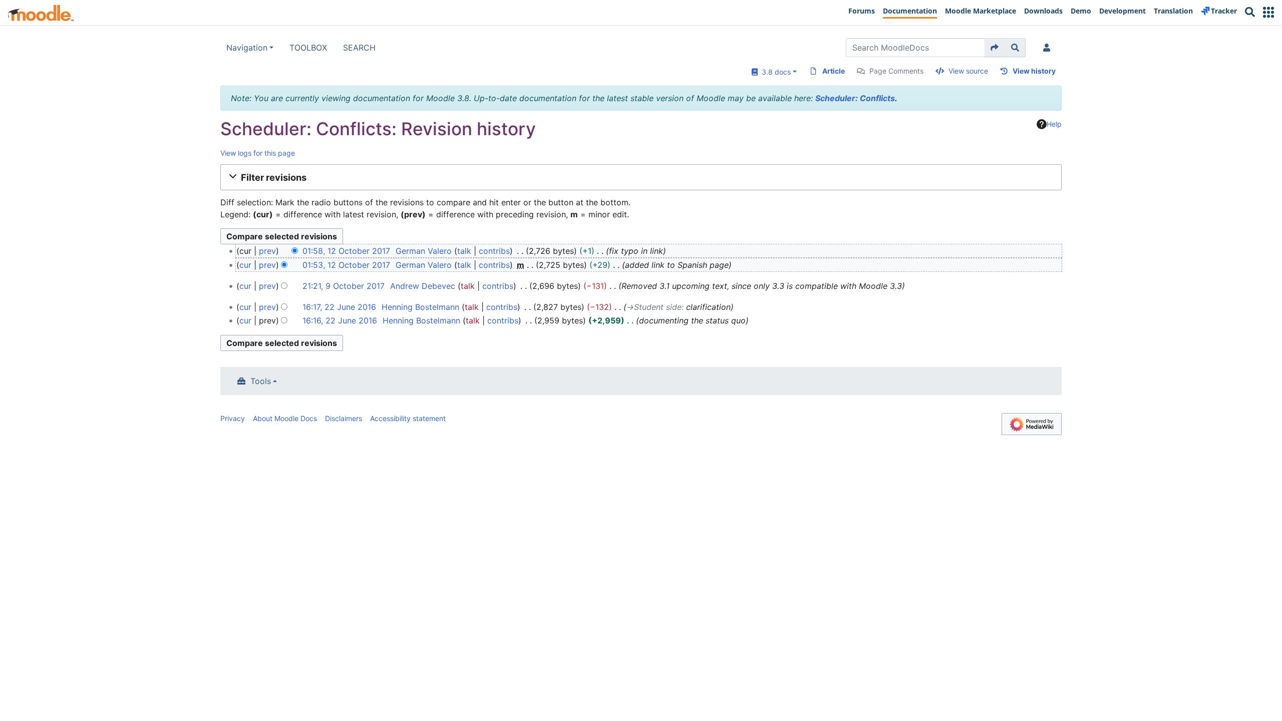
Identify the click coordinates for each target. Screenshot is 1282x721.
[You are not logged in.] (1049, 48)
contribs (494, 251)
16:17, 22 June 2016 (339, 307)
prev (267, 251)
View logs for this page (257, 153)
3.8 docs (774, 72)
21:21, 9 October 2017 (343, 286)
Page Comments (896, 71)
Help (1054, 124)
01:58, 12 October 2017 (346, 251)
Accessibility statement (408, 418)
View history (1034, 71)
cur (245, 265)
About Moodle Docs (285, 418)
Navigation (246, 48)
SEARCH (359, 48)
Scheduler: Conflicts (855, 98)
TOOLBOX (308, 48)
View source (968, 71)
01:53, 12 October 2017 (346, 265)
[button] (1268, 12)
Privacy (232, 418)
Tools (260, 381)
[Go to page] (995, 47)
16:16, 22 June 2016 (339, 320)
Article (833, 71)
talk (464, 251)
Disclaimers (343, 418)
